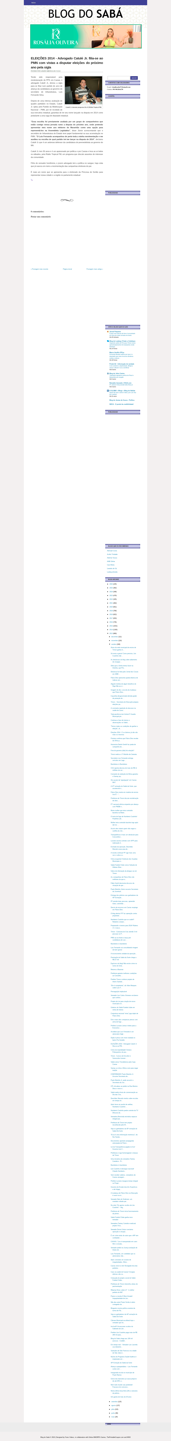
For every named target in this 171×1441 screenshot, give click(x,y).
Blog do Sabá (45, 1437)
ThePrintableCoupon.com (115, 1437)
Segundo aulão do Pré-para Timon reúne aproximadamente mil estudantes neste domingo (122, 345)
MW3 (129, 1437)
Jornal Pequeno (115, 331)
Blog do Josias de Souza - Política (121, 400)
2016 (111, 622)
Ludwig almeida (112, 572)
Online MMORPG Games (97, 1437)
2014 (111, 629)
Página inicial (67, 269)
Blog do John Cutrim (117, 373)
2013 (111, 633)
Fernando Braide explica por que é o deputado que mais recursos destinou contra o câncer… (121, 356)
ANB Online (111, 561)
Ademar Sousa (112, 558)
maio (113, 1417)
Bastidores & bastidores (119, 944)
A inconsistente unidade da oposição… (124, 953)
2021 (111, 603)
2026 (111, 584)
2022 (111, 599)
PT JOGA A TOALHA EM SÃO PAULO (121, 385)
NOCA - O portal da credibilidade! (121, 404)
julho (113, 1409)
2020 (111, 607)
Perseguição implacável (119, 991)
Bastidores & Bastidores (119, 764)
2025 (111, 588)
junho (113, 1413)
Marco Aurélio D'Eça (116, 352)
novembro (114, 640)
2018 (111, 614)
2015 (111, 626)
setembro (114, 1401)
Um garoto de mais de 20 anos (121, 1397)
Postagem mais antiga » (95, 269)
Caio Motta (110, 565)
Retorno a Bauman (117, 969)
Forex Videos (69, 1437)
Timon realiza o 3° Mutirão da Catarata (124, 754)
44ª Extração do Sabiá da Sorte (121, 1363)
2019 (111, 611)
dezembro (114, 637)
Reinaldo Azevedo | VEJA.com (120, 383)
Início (34, 3)
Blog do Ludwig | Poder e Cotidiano (122, 341)
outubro (114, 644)
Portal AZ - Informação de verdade (121, 364)
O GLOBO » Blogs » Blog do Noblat (122, 391)
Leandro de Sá (112, 568)
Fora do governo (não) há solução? (122, 750)
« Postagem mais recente (39, 269)
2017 (111, 618)
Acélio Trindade (112, 554)
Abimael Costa (112, 551)
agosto (113, 1405)
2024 (111, 592)
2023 (111, 595)
